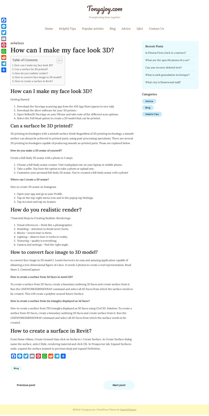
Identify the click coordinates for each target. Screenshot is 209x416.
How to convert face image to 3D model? (38, 77)
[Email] (4, 39)
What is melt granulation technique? (167, 74)
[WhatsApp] (4, 51)
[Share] (4, 70)
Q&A (140, 28)
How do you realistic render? (31, 73)
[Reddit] (4, 57)
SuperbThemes (128, 409)
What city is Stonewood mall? (163, 82)
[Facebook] (4, 20)
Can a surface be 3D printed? (31, 69)
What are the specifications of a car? (167, 60)
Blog (113, 28)
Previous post (26, 385)
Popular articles (93, 28)
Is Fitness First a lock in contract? (165, 52)
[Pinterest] (4, 45)
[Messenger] (4, 26)
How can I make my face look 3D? (33, 65)
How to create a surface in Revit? (34, 81)
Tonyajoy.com (104, 8)
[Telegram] (4, 64)
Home (49, 28)
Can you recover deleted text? (163, 67)
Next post (119, 385)
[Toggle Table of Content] (58, 60)
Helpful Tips (67, 28)
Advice (126, 28)
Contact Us (156, 28)
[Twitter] (4, 32)
